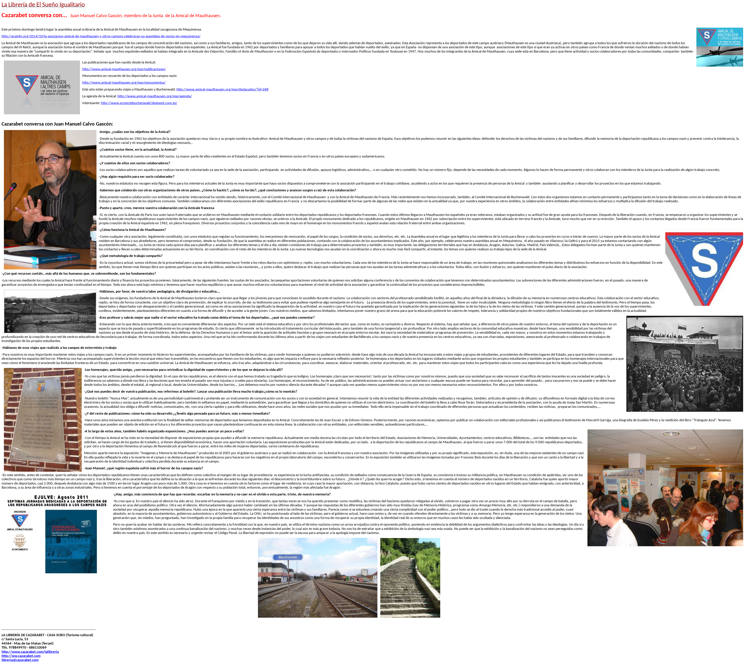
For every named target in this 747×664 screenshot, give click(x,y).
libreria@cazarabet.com (20, 660)
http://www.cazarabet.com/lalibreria (30, 652)
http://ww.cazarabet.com (21, 656)
